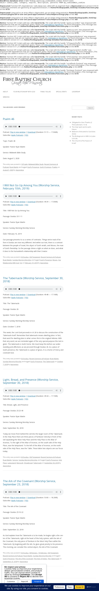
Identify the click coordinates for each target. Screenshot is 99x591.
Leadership (76, 92)
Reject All (24, 581)
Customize (11, 581)
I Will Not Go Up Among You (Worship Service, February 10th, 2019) (31, 186)
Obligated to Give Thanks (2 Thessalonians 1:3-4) (82, 123)
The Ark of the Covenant (24, 559)
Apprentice (20, 170)
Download (31, 132)
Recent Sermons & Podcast (51, 257)
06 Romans (33, 553)
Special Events (61, 92)
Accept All (37, 581)
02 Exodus (25, 257)
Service (15, 460)
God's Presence (33, 167)
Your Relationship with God (24, 92)
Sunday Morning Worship (21, 260)
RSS (26, 135)
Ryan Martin (14, 167)
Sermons (6, 97)
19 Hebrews (42, 553)
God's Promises (45, 167)
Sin (21, 263)
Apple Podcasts (17, 135)
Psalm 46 (8, 119)
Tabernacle (37, 463)
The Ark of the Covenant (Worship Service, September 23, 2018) (29, 482)
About (5, 92)
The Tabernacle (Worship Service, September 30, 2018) (33, 279)
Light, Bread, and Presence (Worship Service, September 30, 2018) (31, 381)
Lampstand (12, 463)
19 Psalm (24, 164)
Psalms (54, 167)
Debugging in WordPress (54, 24)
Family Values (45, 92)
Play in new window (17, 132)
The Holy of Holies (40, 559)
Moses (55, 260)
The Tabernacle (48, 361)
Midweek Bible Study (36, 164)
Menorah (20, 463)
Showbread (28, 463)
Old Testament (34, 257)
